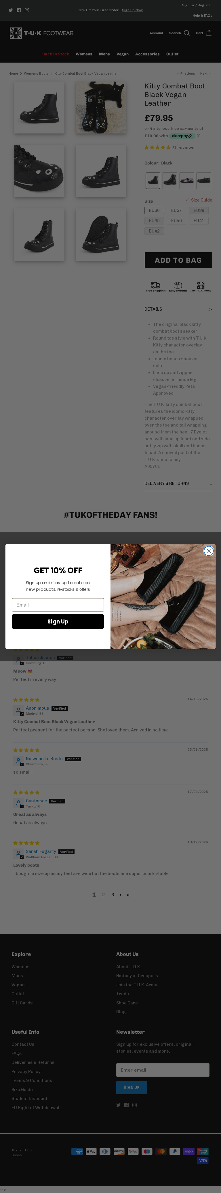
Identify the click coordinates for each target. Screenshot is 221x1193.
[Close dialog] (209, 551)
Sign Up (57, 621)
